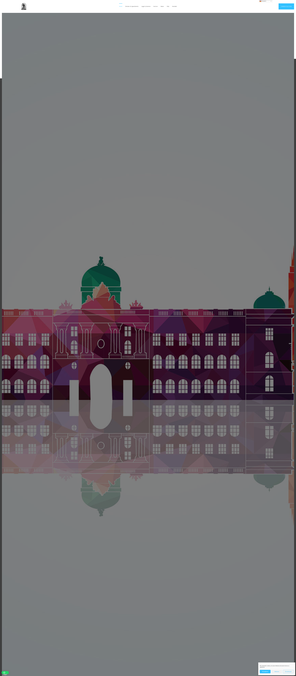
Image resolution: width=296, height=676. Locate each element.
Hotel (120, 6)
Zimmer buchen (286, 6)
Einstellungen (288, 671)
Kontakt (174, 6)
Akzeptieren (265, 671)
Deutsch (263, 1)
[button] (5, 672)
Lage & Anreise (146, 6)
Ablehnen (276, 671)
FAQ (168, 6)
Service (155, 6)
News (162, 6)
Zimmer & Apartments (132, 6)
